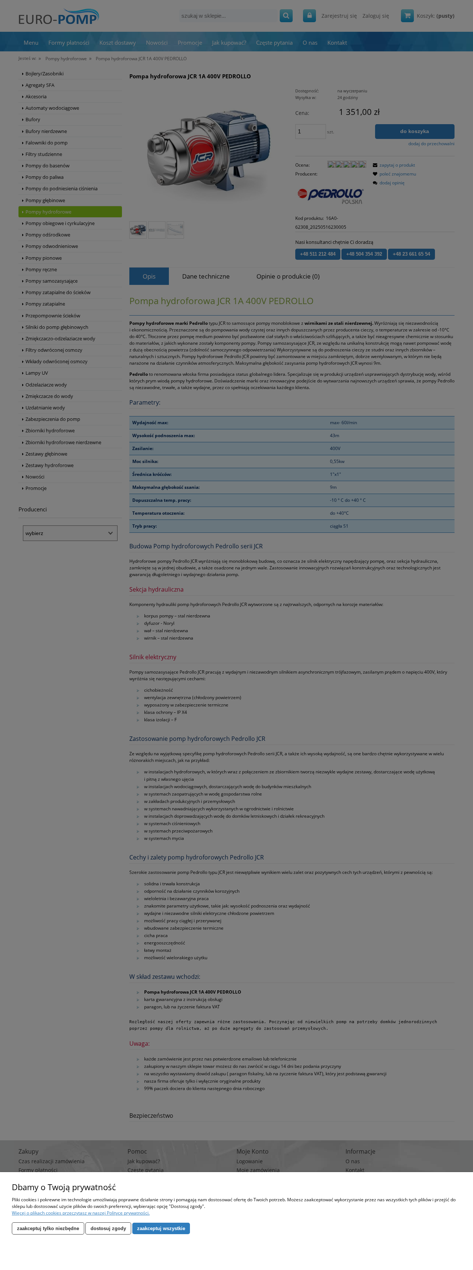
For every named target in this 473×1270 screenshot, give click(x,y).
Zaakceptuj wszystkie (161, 1228)
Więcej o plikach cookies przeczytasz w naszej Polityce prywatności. (81, 1213)
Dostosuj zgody (108, 1228)
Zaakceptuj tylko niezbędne (48, 1228)
